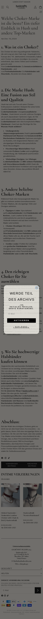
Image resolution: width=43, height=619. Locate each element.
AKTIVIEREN (21, 320)
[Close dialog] (36, 287)
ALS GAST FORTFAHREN (21, 327)
